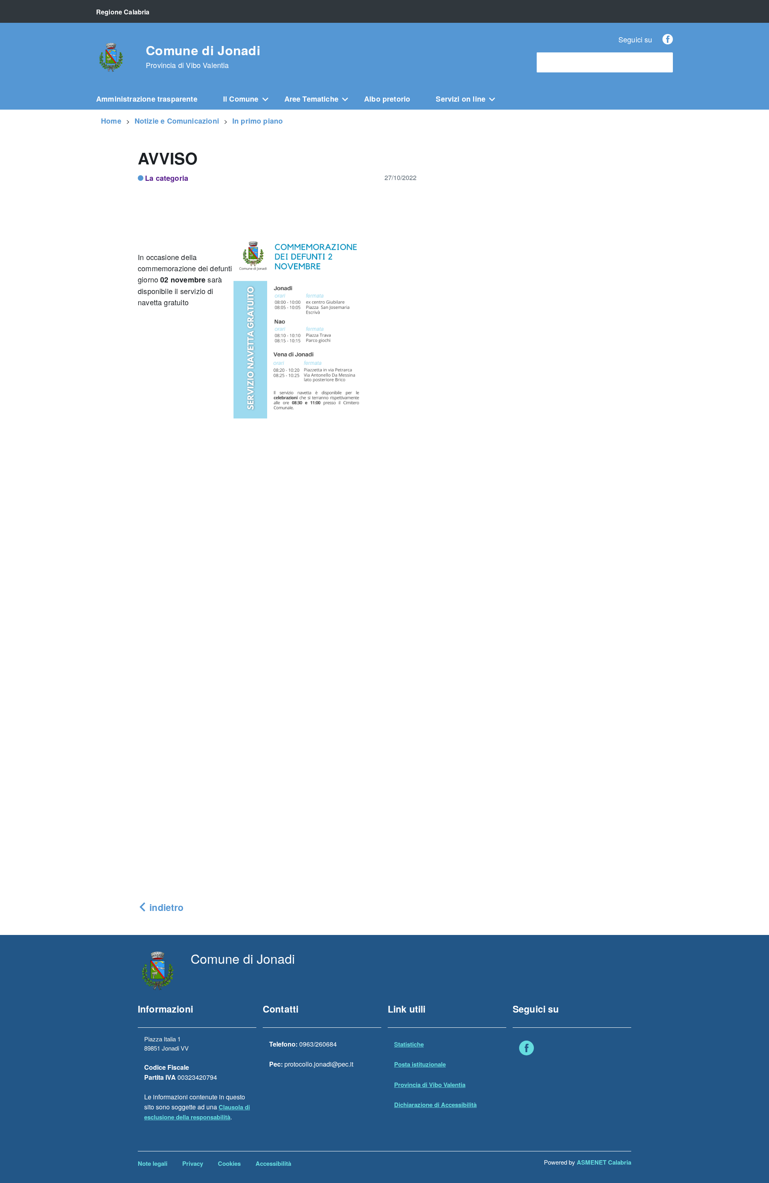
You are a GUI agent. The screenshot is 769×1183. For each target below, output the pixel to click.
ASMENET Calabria (604, 1162)
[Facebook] (667, 39)
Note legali (152, 1163)
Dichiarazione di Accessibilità (435, 1104)
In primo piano (257, 121)
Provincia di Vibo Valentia (429, 1084)
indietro (165, 907)
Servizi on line (460, 99)
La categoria (166, 178)
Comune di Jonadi (203, 56)
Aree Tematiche (311, 99)
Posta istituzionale (420, 1064)
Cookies (229, 1163)
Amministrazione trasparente (146, 99)
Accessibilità (273, 1163)
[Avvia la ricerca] (663, 62)
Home (111, 121)
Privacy (192, 1163)
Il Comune (241, 99)
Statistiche (409, 1044)
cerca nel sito (560, 62)
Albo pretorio (387, 99)
